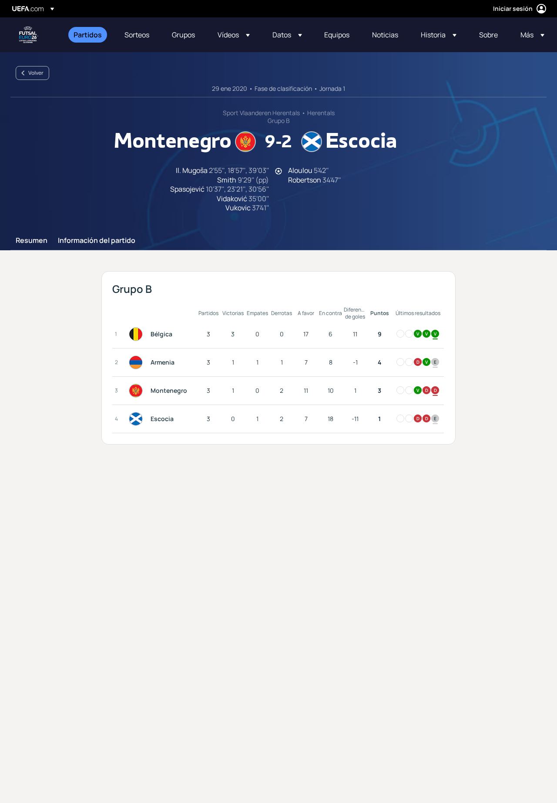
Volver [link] (36, 72)
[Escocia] (137, 419)
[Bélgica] (137, 334)
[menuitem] (88, 35)
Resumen (31, 241)
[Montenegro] (137, 391)
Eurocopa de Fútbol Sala (28, 35)
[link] (87, 35)
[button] (233, 35)
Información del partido (96, 241)
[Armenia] (137, 362)
